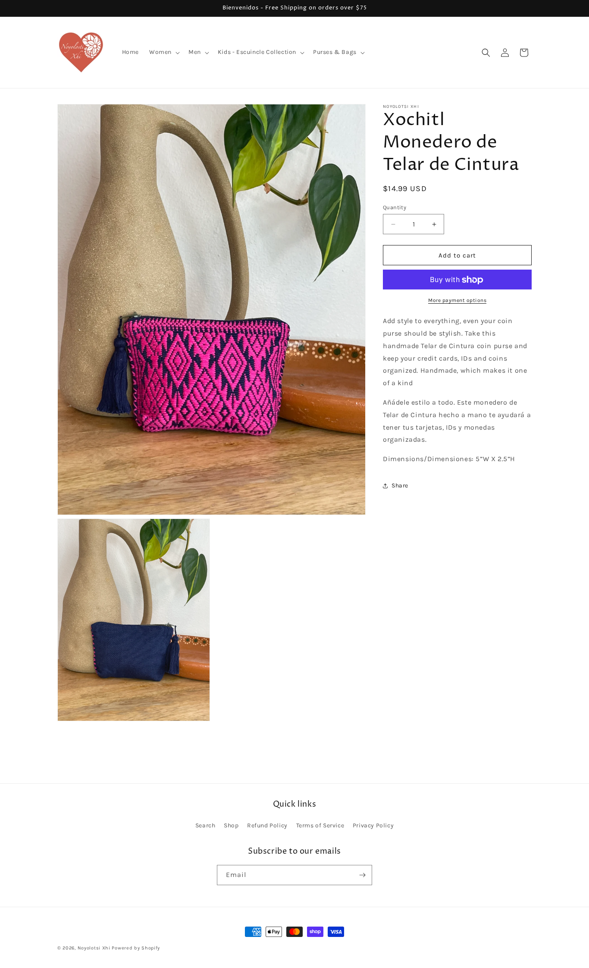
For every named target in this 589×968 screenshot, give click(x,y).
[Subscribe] (362, 875)
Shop (231, 826)
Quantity (394, 207)
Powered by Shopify (136, 948)
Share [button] (400, 486)
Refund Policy (267, 826)
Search (205, 826)
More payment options (457, 301)
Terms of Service (320, 826)
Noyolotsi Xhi (95, 948)
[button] (163, 52)
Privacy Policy (373, 826)
